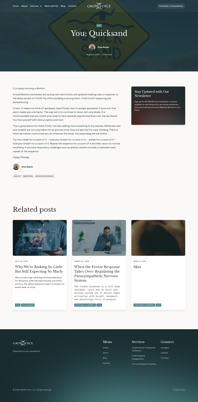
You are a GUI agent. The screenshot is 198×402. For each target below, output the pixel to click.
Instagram (165, 348)
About (24, 6)
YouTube (165, 358)
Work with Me (51, 6)
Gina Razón (103, 47)
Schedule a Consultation (171, 6)
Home (16, 6)
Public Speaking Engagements (138, 357)
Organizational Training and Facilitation (143, 349)
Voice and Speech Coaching (144, 364)
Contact (72, 6)
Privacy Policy (179, 390)
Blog (63, 6)
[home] (99, 6)
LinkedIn (164, 353)
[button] (36, 6)
